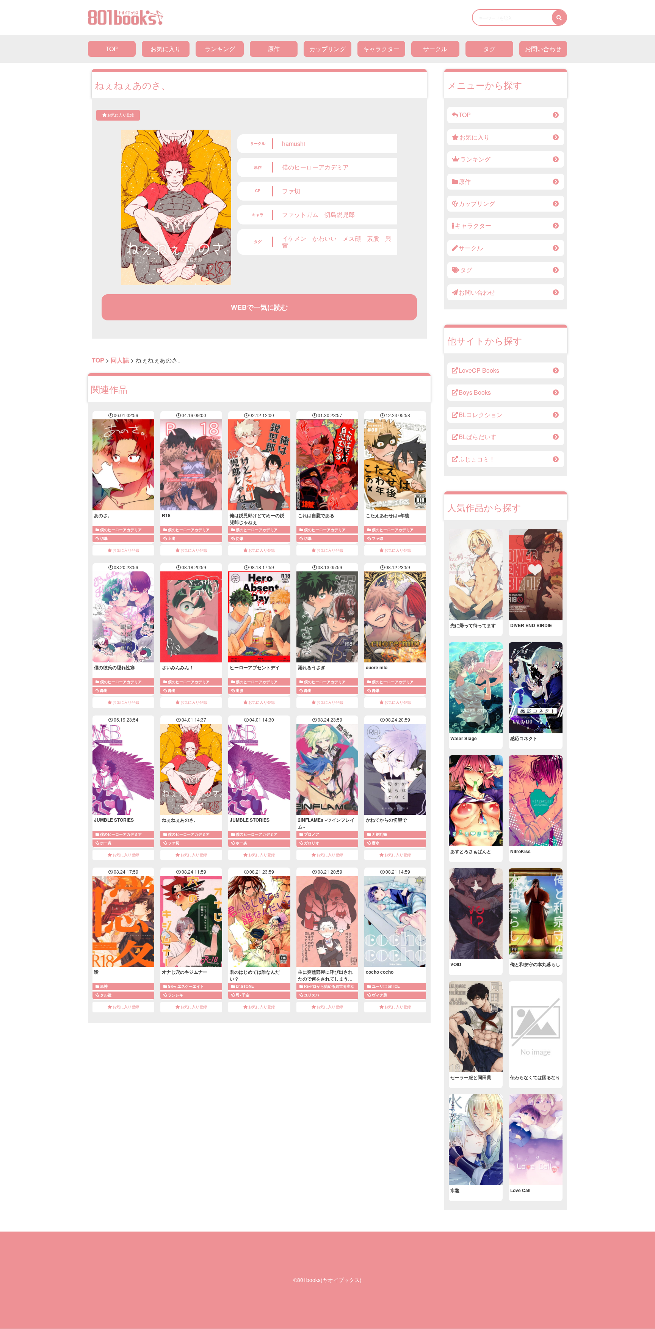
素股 (373, 238)
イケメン (294, 238)
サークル (435, 48)
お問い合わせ (543, 48)
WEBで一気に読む (259, 307)
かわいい (324, 238)
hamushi (293, 143)
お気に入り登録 (120, 115)
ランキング (220, 48)
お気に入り (165, 48)
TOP (112, 48)
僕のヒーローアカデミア (315, 167)
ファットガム (300, 214)
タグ (489, 48)
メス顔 (352, 238)
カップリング (327, 48)
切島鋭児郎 (339, 214)
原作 (274, 48)
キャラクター (381, 48)
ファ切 (291, 191)
